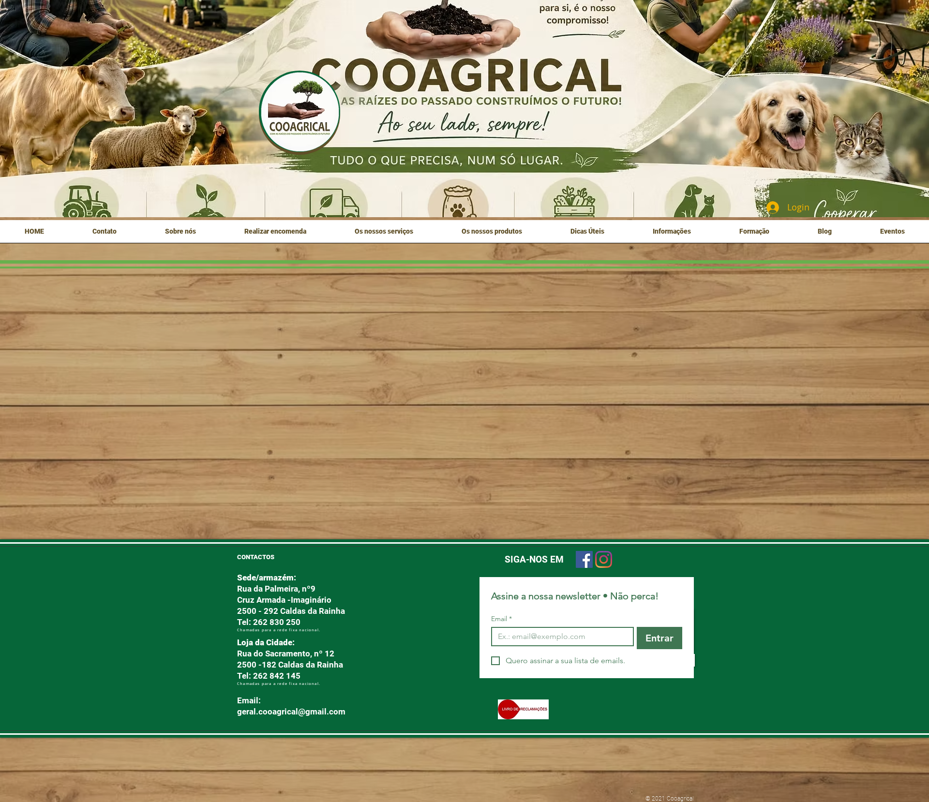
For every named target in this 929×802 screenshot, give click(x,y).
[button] (180, 234)
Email (501, 619)
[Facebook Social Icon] (584, 559)
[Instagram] (603, 559)
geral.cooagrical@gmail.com (291, 711)
